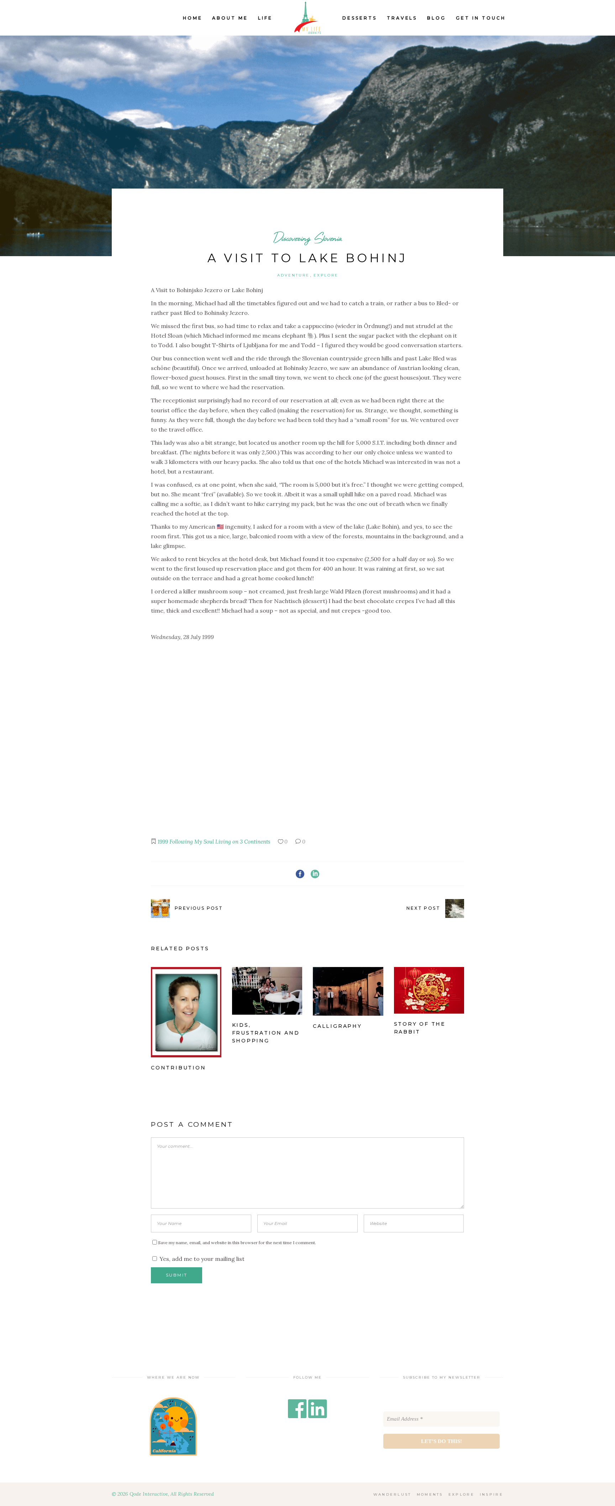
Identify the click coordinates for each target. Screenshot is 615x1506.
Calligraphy (337, 1026)
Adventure (293, 275)
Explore (326, 275)
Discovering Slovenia (307, 238)
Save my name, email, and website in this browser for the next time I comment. (237, 1242)
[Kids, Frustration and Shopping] (267, 991)
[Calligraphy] (348, 991)
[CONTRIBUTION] (186, 1012)
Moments (430, 1494)
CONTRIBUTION (178, 1067)
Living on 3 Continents (242, 841)
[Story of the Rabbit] (429, 990)
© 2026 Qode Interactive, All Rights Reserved (163, 1494)
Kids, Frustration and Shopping (266, 1033)
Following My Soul (191, 841)
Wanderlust (392, 1494)
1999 (163, 841)
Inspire (491, 1494)
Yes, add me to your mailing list (201, 1258)
